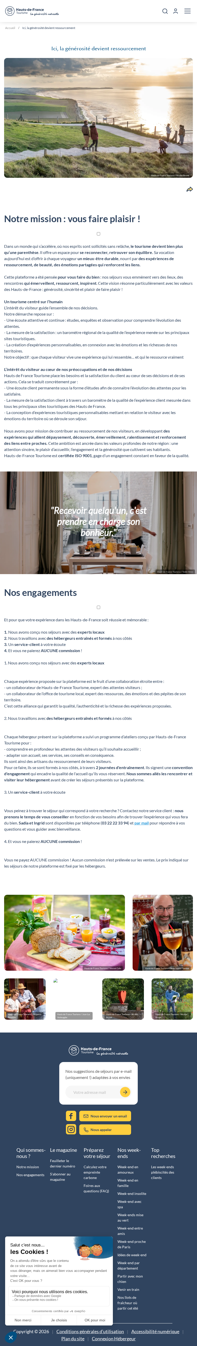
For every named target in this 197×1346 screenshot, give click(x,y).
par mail (141, 822)
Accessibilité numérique (155, 1331)
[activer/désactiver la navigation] (187, 11)
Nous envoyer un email (109, 1116)
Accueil (10, 28)
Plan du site (72, 1338)
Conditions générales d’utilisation (90, 1331)
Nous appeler (101, 1129)
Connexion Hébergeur (114, 1338)
